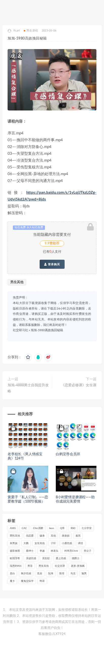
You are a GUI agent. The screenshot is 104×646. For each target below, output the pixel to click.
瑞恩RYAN (15, 566)
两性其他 (15, 536)
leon (51, 528)
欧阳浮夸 (15, 558)
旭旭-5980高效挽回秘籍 (47, 330)
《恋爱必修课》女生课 (78, 385)
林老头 (54, 551)
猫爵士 (76, 558)
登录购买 (53, 264)
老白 (12, 573)
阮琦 (50, 573)
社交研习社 (20, 330)
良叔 (39, 573)
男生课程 (32, 30)
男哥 (30, 566)
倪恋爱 (30, 536)
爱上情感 (61, 558)
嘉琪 (78, 536)
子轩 (53, 543)
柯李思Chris (71, 551)
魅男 (84, 573)
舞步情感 (26, 573)
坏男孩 (13, 543)
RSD (73, 528)
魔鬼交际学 (27, 581)
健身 (42, 536)
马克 (72, 573)
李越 (42, 551)
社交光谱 (60, 566)
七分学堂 (87, 528)
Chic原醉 (38, 528)
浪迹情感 (31, 558)
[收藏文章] (28, 357)
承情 (80, 543)
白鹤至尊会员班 (68, 454)
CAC (24, 528)
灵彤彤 (46, 558)
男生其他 (16, 282)
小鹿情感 (67, 543)
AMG (13, 528)
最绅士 (30, 551)
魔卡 (12, 581)
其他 (53, 536)
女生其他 (40, 543)
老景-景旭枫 (78, 566)
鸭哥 (42, 581)
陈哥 (61, 573)
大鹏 (26, 543)
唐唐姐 (65, 536)
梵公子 (87, 551)
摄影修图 (15, 551)
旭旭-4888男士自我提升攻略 (28, 388)
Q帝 (62, 528)
